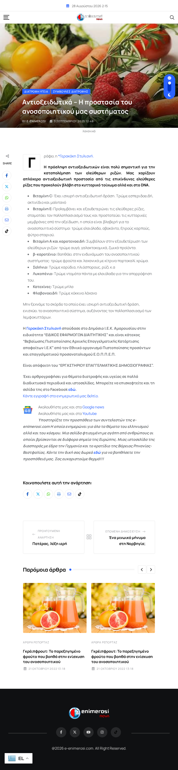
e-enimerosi (36, 121)
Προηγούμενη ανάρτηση (49, 534)
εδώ (72, 389)
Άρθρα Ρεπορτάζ (36, 642)
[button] (142, 569)
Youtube (90, 413)
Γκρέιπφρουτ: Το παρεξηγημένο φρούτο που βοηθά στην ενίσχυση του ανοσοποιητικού (53, 656)
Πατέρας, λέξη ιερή (49, 543)
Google (88, 407)
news (99, 407)
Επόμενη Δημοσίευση (122, 531)
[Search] (172, 17)
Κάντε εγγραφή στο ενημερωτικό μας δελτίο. (61, 395)
